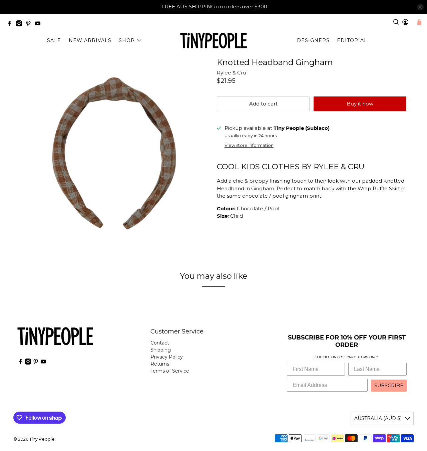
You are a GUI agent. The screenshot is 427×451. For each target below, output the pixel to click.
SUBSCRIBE (388, 386)
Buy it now (360, 103)
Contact (159, 343)
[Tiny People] (213, 41)
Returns (159, 364)
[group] (313, 167)
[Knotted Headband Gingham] (113, 154)
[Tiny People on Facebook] (11, 24)
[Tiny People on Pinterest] (30, 24)
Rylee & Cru (231, 72)
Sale (54, 40)
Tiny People (42, 439)
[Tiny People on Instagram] (20, 24)
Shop (127, 40)
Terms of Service (169, 371)
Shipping (160, 350)
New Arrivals (90, 40)
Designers (313, 40)
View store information (249, 145)
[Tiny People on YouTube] (39, 24)
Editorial (352, 40)
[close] (420, 7)
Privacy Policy (166, 357)
